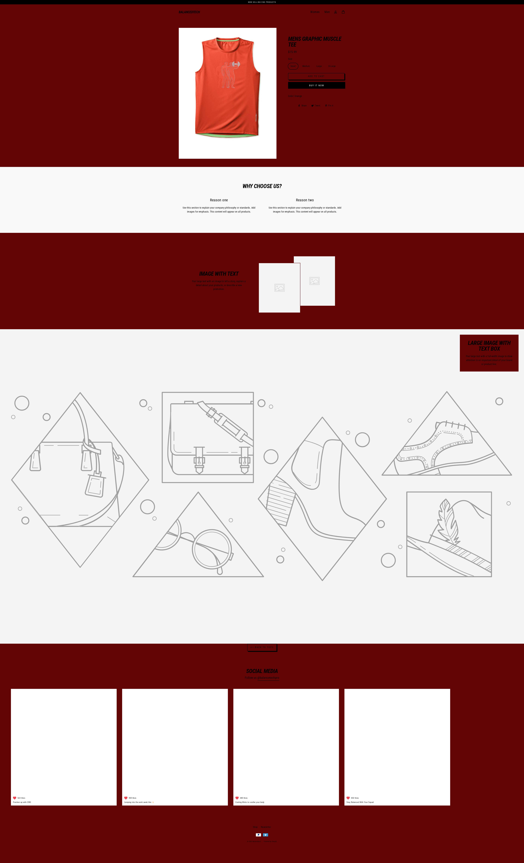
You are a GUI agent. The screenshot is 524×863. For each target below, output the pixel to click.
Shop (255, 827)
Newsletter (266, 827)
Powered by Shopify (270, 841)
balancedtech (189, 12)
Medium (306, 66)
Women (315, 12)
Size (290, 58)
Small (293, 66)
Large (319, 66)
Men (327, 12)
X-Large (332, 66)
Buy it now (316, 85)
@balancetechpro (268, 677)
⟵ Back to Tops (262, 647)
